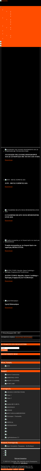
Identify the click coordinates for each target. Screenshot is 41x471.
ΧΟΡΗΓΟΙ (7, 38)
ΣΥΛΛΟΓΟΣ (7, 18)
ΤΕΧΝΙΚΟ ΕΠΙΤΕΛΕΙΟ (19, 27)
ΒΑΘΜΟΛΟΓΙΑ (16, 14)
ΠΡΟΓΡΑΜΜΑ (16, 16)
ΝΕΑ (13, 11)
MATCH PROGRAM (18, 13)
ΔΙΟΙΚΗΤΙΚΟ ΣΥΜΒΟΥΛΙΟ (20, 21)
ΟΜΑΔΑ (6, 26)
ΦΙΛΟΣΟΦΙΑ (16, 35)
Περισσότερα (8, 160)
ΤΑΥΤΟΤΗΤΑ (16, 19)
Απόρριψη (21, 469)
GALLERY (7, 31)
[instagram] (5, 455)
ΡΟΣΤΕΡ (14, 29)
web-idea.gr (24, 463)
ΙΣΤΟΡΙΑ (14, 22)
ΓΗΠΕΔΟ (15, 24)
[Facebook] (5, 451)
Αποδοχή (15, 469)
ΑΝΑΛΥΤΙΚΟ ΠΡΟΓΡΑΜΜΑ (23, 337)
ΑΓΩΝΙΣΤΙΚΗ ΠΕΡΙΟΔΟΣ (12, 10)
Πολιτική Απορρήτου (20, 458)
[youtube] (5, 453)
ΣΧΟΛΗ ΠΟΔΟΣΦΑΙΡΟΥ (11, 34)
